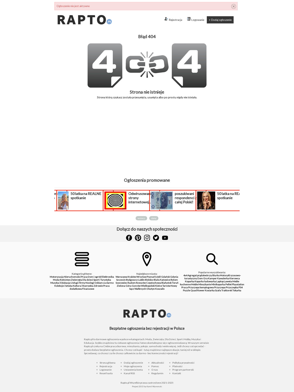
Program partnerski (183, 369)
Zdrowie (98, 285)
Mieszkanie (204, 284)
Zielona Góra (124, 285)
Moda (56, 279)
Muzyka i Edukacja (60, 282)
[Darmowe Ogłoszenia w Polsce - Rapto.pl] (84, 11)
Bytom (174, 279)
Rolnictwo (65, 279)
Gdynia (174, 276)
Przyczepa (219, 287)
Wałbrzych (140, 288)
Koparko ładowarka (205, 281)
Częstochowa (153, 282)
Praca (84, 276)
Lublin (141, 279)
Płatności (177, 366)
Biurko (216, 275)
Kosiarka (210, 290)
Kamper (212, 278)
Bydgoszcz (132, 279)
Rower (200, 290)
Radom (132, 282)
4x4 (185, 275)
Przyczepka (232, 287)
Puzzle (186, 290)
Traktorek (226, 290)
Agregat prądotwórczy (200, 275)
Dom (200, 278)
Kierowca (234, 278)
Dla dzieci (87, 279)
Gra (205, 278)
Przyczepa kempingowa (201, 287)
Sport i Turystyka (102, 279)
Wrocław (141, 276)
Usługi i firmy (78, 282)
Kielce (158, 285)
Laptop (220, 281)
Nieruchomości (72, 276)
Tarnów (166, 285)
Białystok (166, 282)
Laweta (228, 281)
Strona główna (107, 362)
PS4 (241, 287)
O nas (154, 369)
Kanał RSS (129, 373)
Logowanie (197, 19)
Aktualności (157, 362)
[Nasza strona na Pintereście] (138, 238)
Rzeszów (141, 282)
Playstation (238, 284)
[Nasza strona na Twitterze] (156, 238)
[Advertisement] (147, 141)
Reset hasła (106, 373)
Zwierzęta (76, 279)
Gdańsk (165, 276)
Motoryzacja (57, 276)
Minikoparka (218, 284)
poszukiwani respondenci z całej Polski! (186, 197)
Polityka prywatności (183, 362)
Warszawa (121, 276)
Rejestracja (175, 19)
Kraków (132, 276)
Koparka (189, 281)
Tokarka (236, 290)
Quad (194, 290)
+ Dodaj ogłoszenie (220, 19)
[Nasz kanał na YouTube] (165, 238)
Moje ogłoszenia (133, 366)
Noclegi (90, 282)
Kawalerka (223, 278)
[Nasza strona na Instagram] (147, 238)
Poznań (151, 276)
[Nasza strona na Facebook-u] (129, 238)
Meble (194, 284)
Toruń (175, 282)
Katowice (165, 279)
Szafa (218, 290)
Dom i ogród (94, 276)
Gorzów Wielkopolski (143, 285)
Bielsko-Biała (152, 279)
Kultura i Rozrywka (83, 285)
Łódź (158, 276)
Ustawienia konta (133, 369)
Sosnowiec (121, 282)
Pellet (228, 284)
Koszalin (160, 288)
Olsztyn (150, 288)
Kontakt (176, 373)
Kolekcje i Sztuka (63, 285)
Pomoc (155, 366)
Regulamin (157, 373)
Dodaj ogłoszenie (133, 362)
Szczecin (121, 279)
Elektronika (108, 276)
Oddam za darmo (104, 282)
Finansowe (88, 288)
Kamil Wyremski (154, 386)
